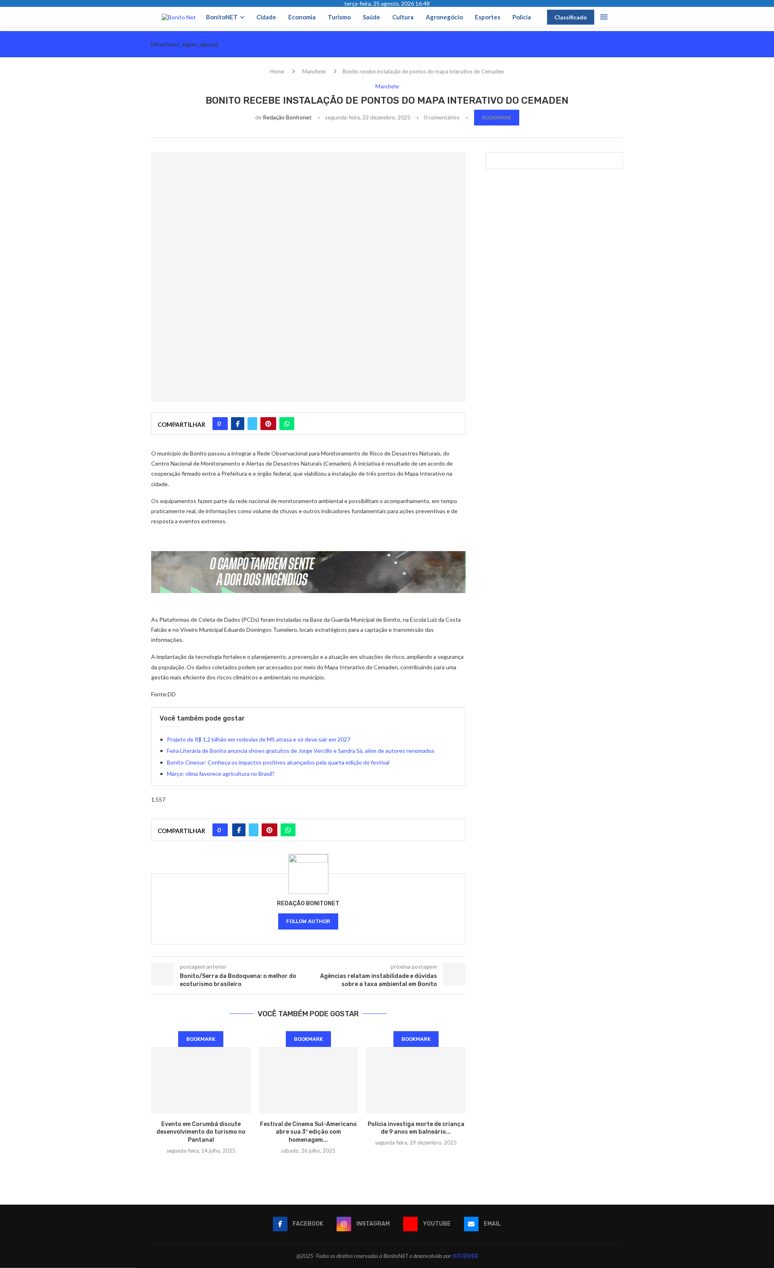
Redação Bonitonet (287, 117)
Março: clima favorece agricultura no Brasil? (221, 773)
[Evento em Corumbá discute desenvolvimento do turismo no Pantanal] (201, 1080)
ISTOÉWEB (465, 1255)
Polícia (521, 17)
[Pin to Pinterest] (268, 423)
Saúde (371, 17)
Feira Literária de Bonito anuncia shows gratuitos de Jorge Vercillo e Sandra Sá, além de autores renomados (301, 750)
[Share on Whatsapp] (286, 423)
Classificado (570, 17)
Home (277, 71)
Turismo (339, 17)
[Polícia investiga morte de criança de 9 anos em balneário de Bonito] (416, 1080)
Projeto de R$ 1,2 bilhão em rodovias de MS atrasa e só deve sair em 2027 (258, 739)
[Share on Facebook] (237, 423)
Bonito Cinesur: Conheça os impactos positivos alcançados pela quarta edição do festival (278, 762)
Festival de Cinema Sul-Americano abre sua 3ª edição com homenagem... (308, 1132)
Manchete (314, 71)
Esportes (487, 17)
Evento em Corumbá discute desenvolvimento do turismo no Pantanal (201, 1132)
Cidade (266, 17)
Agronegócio (444, 17)
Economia (302, 17)
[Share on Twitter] (252, 423)
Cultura (403, 17)
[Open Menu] (604, 17)
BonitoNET (222, 17)
